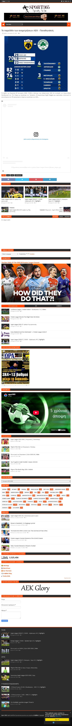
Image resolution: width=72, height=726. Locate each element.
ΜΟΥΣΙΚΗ (45, 504)
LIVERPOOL (13, 495)
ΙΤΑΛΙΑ (40, 501)
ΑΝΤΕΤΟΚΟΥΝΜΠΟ (17, 501)
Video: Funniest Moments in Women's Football (23, 546)
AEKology (6, 565)
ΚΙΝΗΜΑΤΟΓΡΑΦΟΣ (53, 501)
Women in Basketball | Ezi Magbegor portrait (23, 523)
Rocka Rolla (6, 576)
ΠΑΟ (12, 175)
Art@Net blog (7, 573)
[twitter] (64, 1)
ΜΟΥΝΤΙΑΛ (34, 504)
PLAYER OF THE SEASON (39, 498)
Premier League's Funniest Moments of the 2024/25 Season (27, 538)
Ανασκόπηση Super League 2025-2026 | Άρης (23, 675)
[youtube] (66, 1)
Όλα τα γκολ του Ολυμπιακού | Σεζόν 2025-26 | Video (25, 454)
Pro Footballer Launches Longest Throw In (22, 702)
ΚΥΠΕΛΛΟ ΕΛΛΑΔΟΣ (7, 504)
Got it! (57, 719)
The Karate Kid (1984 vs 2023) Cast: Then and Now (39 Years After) (29, 530)
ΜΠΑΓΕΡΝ (56, 504)
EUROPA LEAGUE (15, 492)
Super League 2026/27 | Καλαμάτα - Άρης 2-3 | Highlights (58, 200)
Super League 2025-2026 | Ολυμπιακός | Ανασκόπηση (25, 439)
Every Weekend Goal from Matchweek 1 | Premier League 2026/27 (29, 332)
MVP (55, 495)
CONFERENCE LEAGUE (60, 489)
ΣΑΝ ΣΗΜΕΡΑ (16, 507)
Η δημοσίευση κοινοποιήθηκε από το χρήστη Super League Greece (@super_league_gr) (36, 167)
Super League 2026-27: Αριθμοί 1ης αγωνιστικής (11, 200)
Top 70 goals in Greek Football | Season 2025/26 (24, 462)
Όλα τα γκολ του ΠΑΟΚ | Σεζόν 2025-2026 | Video (24, 648)
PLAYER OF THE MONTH (22, 498)
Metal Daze (6, 568)
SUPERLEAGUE (18, 175)
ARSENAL (4, 489)
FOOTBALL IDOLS (54, 492)
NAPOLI (64, 495)
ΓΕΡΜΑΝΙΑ (30, 501)
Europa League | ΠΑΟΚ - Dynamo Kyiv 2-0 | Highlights (26, 641)
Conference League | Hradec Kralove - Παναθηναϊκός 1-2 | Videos (28, 309)
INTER (3, 495)
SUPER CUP (5, 501)
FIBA (35, 492)
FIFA (43, 492)
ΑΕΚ (8, 175)
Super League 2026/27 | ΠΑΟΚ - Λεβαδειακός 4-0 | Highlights (34, 200)
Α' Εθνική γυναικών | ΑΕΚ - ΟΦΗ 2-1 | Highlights (24, 694)
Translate (31, 254)
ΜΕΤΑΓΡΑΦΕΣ (22, 504)
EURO (3, 492)
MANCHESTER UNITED (42, 495)
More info (58, 716)
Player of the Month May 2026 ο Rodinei (22, 469)
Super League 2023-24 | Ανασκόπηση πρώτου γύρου (24, 515)
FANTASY (27, 492)
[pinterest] (68, 1)
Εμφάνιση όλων (67, 578)
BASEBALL (24, 489)
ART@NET (14, 489)
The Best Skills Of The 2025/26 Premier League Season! (20, 262)
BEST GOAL (46, 489)
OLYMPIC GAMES (6, 498)
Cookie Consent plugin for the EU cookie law (57, 723)
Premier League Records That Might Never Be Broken (25, 317)
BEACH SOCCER (34, 489)
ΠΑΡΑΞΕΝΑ (5, 507)
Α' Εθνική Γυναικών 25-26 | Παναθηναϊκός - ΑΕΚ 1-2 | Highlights (28, 687)
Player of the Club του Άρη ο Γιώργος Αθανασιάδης (24, 667)
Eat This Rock (7, 571)
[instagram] (70, 1)
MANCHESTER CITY (27, 495)
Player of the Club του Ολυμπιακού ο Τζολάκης (23, 447)
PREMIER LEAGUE (54, 498)
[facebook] (62, 1)
